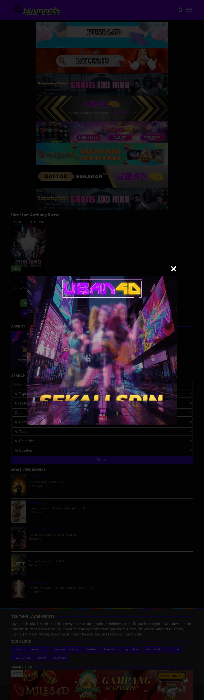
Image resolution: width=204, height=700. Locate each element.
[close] (174, 269)
